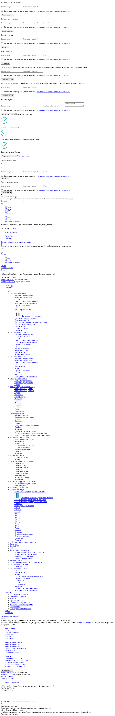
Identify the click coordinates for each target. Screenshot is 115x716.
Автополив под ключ (18, 597)
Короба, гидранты (17, 455)
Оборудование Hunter (18, 293)
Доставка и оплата (12, 221)
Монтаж (13, 599)
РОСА (7, 211)
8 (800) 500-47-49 (7, 280)
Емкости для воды (17, 490)
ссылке (70, 199)
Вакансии (9, 634)
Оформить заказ (23, 156)
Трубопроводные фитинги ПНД (22, 387)
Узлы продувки (16, 560)
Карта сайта (9, 638)
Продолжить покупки (9, 156)
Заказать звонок (7, 242)
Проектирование (16, 601)
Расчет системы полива (22, 242)
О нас (7, 217)
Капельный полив (17, 413)
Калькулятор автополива (14, 662)
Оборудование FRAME (19, 568)
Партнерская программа (19, 594)
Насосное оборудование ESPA (21, 461)
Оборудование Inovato (18, 379)
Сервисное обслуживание (20, 603)
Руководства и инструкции (20, 609)
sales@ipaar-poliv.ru (8, 678)
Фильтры (13, 544)
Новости (8, 219)
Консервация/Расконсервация (21, 605)
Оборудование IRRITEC (19, 564)
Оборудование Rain (17, 356)
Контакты (9, 213)
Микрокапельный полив (19, 437)
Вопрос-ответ (15, 607)
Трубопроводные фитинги (15, 648)
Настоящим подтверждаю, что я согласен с (37, 11)
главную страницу (83, 623)
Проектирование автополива (16, 660)
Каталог (8, 207)
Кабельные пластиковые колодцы (23, 542)
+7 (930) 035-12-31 (8, 282)
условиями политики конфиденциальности (53, 11)
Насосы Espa (10, 650)
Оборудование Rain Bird (19, 332)
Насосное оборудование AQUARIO (23, 481)
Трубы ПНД (14, 546)
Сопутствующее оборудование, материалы (26, 562)
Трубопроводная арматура (20, 550)
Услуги (8, 209)
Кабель (12, 548)
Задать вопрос (7, 670)
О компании (10, 628)
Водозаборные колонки (19, 488)
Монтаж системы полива (15, 664)
